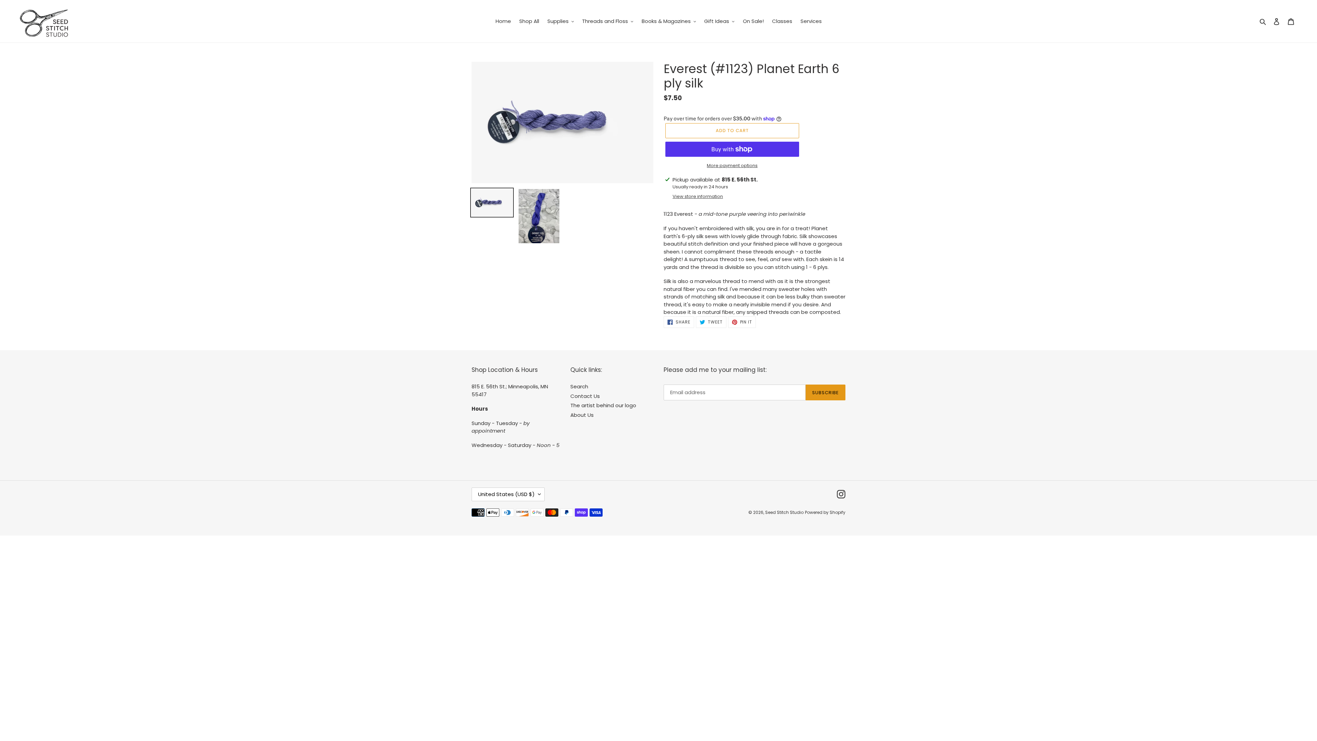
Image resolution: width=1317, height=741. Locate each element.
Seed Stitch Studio (784, 512)
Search (579, 386)
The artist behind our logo (603, 405)
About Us (582, 415)
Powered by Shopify (825, 512)
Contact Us (585, 396)
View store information (698, 196)
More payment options (732, 165)
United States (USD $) (506, 494)
